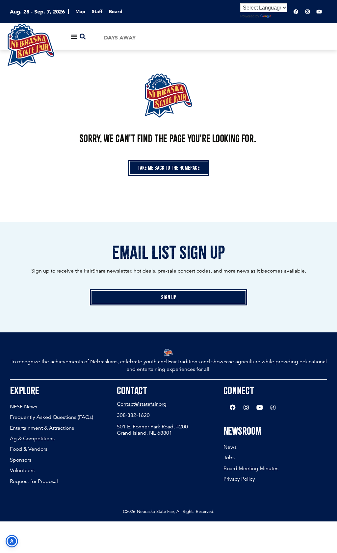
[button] (82, 36)
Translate (280, 16)
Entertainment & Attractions (42, 428)
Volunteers (22, 470)
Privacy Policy (239, 479)
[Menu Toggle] (74, 36)
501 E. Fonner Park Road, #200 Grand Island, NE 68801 (152, 429)
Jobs (229, 457)
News (230, 447)
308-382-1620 (133, 415)
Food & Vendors (28, 449)
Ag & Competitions (32, 438)
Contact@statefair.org (142, 404)
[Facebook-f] (296, 11)
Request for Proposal (34, 481)
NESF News (23, 406)
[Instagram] (307, 11)
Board (115, 11)
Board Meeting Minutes (250, 468)
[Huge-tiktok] (273, 407)
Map (80, 11)
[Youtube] (319, 11)
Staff (97, 11)
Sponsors (20, 460)
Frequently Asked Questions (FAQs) (51, 417)
